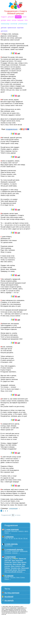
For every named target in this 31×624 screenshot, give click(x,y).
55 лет (16, 538)
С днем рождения (11, 529)
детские (4, 28)
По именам (8, 576)
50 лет (11, 538)
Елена (22, 577)
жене (9, 20)
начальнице (5, 24)
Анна (18, 577)
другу (26, 531)
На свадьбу (9, 600)
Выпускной (25, 568)
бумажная (7, 553)
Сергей (6, 577)
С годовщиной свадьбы (13, 549)
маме (25, 17)
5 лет (6, 538)
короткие (20, 28)
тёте (26, 20)
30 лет (25, 538)
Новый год (8, 558)
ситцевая (7, 551)
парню (6, 533)
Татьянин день (15, 568)
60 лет (20, 538)
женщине (14, 531)
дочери (3, 20)
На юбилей (8, 596)
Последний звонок (10, 570)
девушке (11, 17)
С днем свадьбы (11, 544)
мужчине (7, 531)
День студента (16, 566)
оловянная (15, 551)
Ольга (6, 579)
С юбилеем (9, 537)
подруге (4, 17)
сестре (14, 20)
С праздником (10, 557)
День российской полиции (13, 572)
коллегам (13, 24)
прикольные (11, 28)
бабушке (20, 20)
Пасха (14, 562)
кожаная (14, 553)
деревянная (23, 551)
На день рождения (11, 593)
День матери (17, 564)
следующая (13, 508)
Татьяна (12, 577)
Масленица (21, 570)
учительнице (22, 24)
